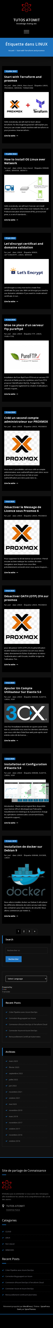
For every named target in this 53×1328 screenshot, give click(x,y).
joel (9, 85)
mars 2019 (13, 1116)
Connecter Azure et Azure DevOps (23, 1030)
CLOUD (8, 1231)
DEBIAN (45, 168)
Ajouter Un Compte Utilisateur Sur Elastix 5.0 (22, 690)
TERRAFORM (28, 88)
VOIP (13, 699)
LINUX (19, 85)
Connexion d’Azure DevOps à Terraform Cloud (28, 1024)
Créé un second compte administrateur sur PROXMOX (26, 419)
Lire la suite (9, 136)
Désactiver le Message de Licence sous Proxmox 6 (22, 509)
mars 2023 (13, 1061)
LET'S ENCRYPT (10, 255)
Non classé (28, 85)
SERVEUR (18, 88)
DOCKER (42, 855)
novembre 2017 (15, 1122)
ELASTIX (42, 697)
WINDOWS (9, 1250)
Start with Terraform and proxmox (31, 50)
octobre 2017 (14, 1129)
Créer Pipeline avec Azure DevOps (23, 1012)
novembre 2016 (15, 1135)
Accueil (11, 50)
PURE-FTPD (9, 336)
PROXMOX (8, 88)
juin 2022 (13, 1085)
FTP (33, 334)
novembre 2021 (15, 1092)
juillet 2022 (13, 1079)
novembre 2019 (15, 1110)
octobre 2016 (14, 1141)
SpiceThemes (30, 1309)
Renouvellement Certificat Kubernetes (24, 1036)
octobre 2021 (14, 1098)
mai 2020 (13, 1104)
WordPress (27, 1306)
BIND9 (34, 252)
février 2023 (14, 1067)
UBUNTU (23, 170)
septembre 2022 (16, 1073)
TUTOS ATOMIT (26, 19)
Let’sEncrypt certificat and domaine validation (23, 245)
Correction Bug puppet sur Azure (22, 1018)
